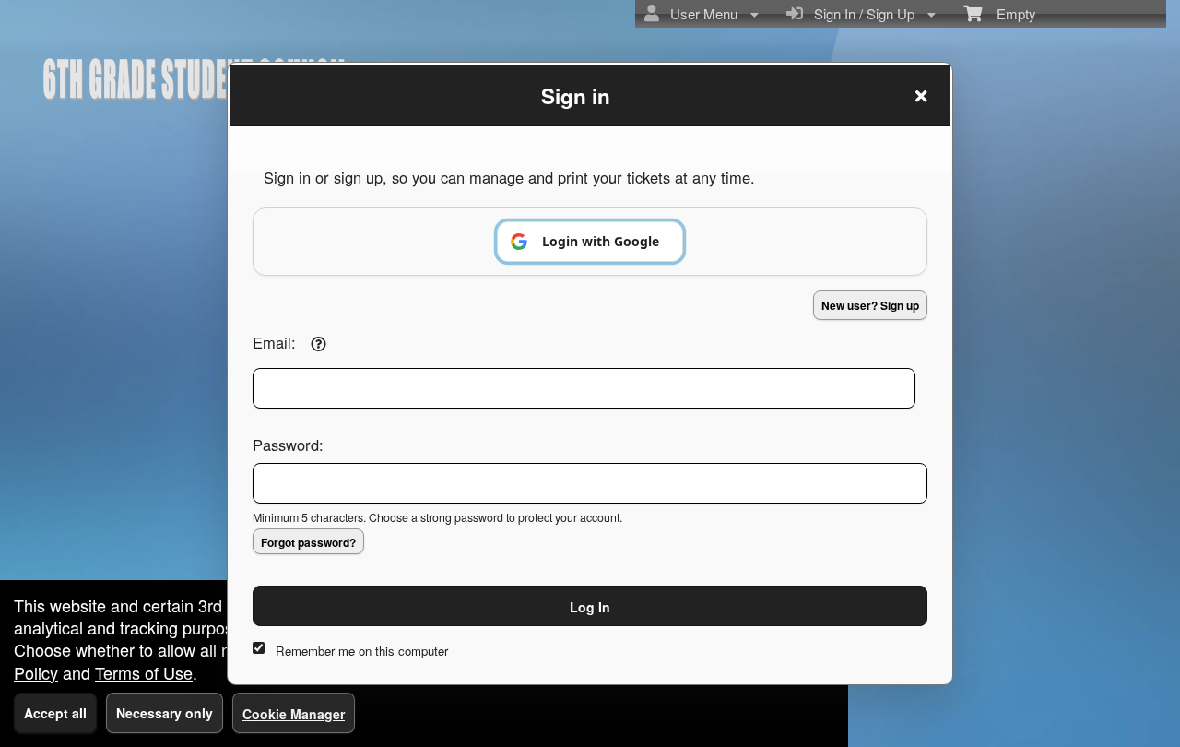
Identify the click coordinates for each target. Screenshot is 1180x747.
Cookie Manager (293, 714)
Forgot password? (308, 542)
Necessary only (164, 713)
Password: (288, 444)
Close (921, 96)
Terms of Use (144, 672)
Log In (590, 607)
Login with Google (600, 241)
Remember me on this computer (362, 650)
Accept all (55, 713)
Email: (274, 342)
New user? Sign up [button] (870, 305)
